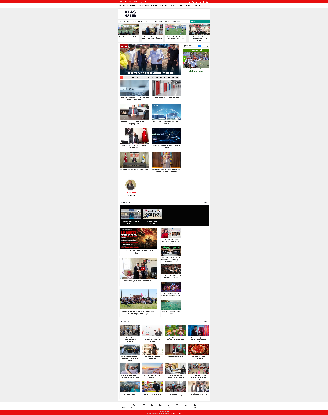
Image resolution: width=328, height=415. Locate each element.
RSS (195, 408)
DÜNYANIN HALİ (131, 193)
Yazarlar (160, 408)
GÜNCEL (125, 5)
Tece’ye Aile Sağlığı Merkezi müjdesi (150, 73)
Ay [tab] (207, 46)
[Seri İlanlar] (200, 1)
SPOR (147, 5)
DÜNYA (167, 5)
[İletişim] (196, 1)
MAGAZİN (154, 5)
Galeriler (143, 408)
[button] (200, 5)
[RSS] (207, 1)
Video (152, 408)
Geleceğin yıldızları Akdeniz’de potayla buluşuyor (195, 70)
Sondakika (134, 408)
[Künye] (203, 1)
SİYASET (140, 5)
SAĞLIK (173, 5)
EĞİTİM (161, 5)
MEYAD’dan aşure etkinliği (141, 2)
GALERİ (188, 5)
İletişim (169, 408)
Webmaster (186, 408)
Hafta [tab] (203, 46)
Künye (177, 408)
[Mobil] (189, 1)
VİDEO (195, 5)
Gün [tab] (200, 46)
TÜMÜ (205, 202)
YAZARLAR (181, 5)
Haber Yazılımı (177, 413)
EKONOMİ (133, 5)
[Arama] (193, 1)
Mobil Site (124, 408)
